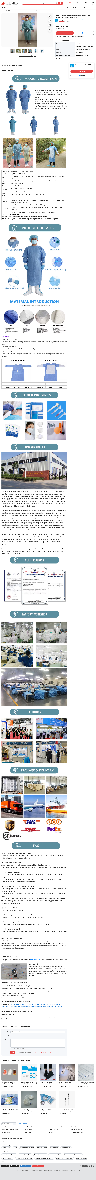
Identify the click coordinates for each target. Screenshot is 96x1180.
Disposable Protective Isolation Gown (72, 1154)
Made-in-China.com (42, 1172)
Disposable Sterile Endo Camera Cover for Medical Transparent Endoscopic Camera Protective (28, 1111)
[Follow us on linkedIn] (93, 1165)
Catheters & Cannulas (53, 1129)
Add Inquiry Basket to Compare (27, 56)
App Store (5, 1165)
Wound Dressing (56, 1004)
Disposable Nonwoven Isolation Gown (44, 1158)
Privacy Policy (71, 1174)
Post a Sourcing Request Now (43, 1052)
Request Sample (80, 36)
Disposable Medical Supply (25, 1154)
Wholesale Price (57, 1170)
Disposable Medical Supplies (31, 10)
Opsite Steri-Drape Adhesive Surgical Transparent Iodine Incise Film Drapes (10, 1111)
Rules (93, 7)
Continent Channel (65, 1170)
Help (68, 7)
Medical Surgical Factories (40, 1154)
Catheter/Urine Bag (32, 1006)
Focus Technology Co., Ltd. (37, 1174)
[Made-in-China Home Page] (10, 3)
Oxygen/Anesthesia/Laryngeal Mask (18, 1006)
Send (13, 1052)
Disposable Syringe (66, 1147)
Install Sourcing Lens (39, 1165)
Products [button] (25, 3)
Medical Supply (19, 10)
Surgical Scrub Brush (46, 1004)
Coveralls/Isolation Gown (43, 1006)
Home (3, 10)
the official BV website (36, 959)
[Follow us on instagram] (87, 1165)
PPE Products (28, 1132)
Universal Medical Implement (27, 1147)
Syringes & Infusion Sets (76, 1129)
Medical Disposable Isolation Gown (24, 1158)
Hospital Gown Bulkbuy (81, 1158)
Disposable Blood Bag (42, 1147)
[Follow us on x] (85, 1165)
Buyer (61, 7)
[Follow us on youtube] (89, 1165)
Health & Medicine (10, 10)
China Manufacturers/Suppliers (36, 1170)
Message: (7, 1039)
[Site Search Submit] (60, 3)
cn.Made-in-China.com (62, 1172)
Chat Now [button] (86, 33)
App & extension (77, 7)
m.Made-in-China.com (51, 1172)
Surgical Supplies (75, 1126)
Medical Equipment (6, 1126)
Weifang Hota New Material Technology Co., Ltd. (67, 20)
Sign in (92, 4)
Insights (79, 1170)
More (3, 1161)
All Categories (7, 7)
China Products (25, 1170)
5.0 (77, 67)
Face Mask (50, 1132)
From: (8, 1032)
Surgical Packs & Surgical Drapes (9, 1129)
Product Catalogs (22, 1123)
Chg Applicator (28, 1004)
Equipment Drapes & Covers (17, 1004)
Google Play (14, 1165)
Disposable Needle (54, 1147)
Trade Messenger (25, 1165)
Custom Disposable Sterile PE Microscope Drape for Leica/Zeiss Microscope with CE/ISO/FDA (66, 1083)
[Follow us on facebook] (83, 1165)
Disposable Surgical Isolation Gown (64, 1158)
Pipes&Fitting (28, 1126)
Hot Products (17, 1170)
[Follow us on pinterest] (91, 1165)
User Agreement (56, 1174)
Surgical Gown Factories (55, 1154)
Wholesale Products (48, 1170)
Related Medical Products (77, 1132)
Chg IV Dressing (36, 1004)
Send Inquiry (65, 33)
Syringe (15, 1147)
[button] (56, 3)
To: (9, 1035)
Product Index (73, 1170)
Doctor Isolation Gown (8, 1158)
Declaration (63, 1174)
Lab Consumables (6, 1132)
